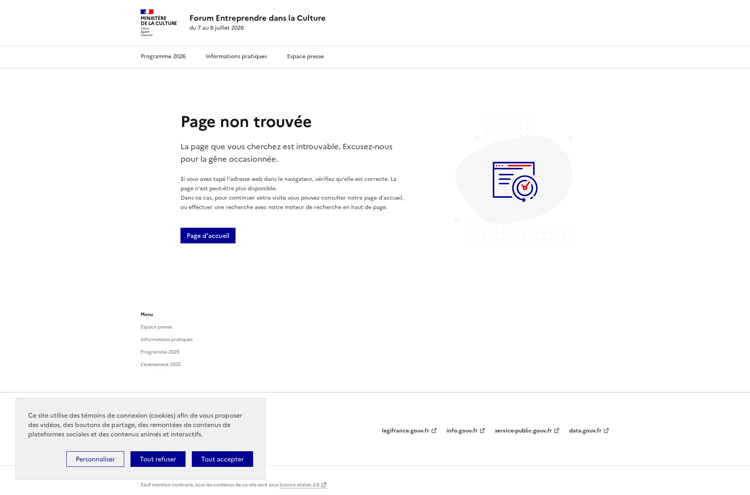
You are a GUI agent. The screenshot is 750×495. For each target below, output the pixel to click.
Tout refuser (158, 459)
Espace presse (305, 56)
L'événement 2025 (161, 364)
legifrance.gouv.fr (405, 431)
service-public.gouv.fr (523, 431)
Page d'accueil (208, 235)
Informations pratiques (236, 56)
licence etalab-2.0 (299, 484)
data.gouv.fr (585, 431)
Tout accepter (222, 459)
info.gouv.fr (462, 431)
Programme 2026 (163, 56)
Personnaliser (95, 459)
